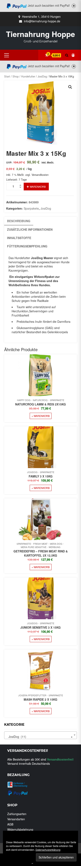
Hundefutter (28, 76)
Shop (15, 76)
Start (7, 76)
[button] (70, 87)
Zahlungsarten (16, 814)
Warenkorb (38, 186)
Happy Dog (24, 400)
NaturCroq (40, 400)
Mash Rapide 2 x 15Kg (40, 699)
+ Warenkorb (41, 416)
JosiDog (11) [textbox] (39, 736)
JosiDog (42, 76)
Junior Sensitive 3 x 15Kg (40, 627)
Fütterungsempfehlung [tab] (27, 246)
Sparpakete (31, 208)
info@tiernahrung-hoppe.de (42, 21)
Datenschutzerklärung (48, 849)
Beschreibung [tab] (18, 221)
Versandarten (16, 819)
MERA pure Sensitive (33, 547)
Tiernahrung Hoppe (40, 33)
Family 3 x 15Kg (41, 476)
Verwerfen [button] (74, 6)
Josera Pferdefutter (32, 695)
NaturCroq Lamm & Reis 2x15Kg (40, 404)
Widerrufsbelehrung (20, 829)
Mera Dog (56, 543)
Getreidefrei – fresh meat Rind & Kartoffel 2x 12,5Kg (41, 553)
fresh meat (40, 543)
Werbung (54, 547)
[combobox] (40, 735)
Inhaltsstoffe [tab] (19, 238)
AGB (10, 824)
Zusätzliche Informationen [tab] (30, 229)
